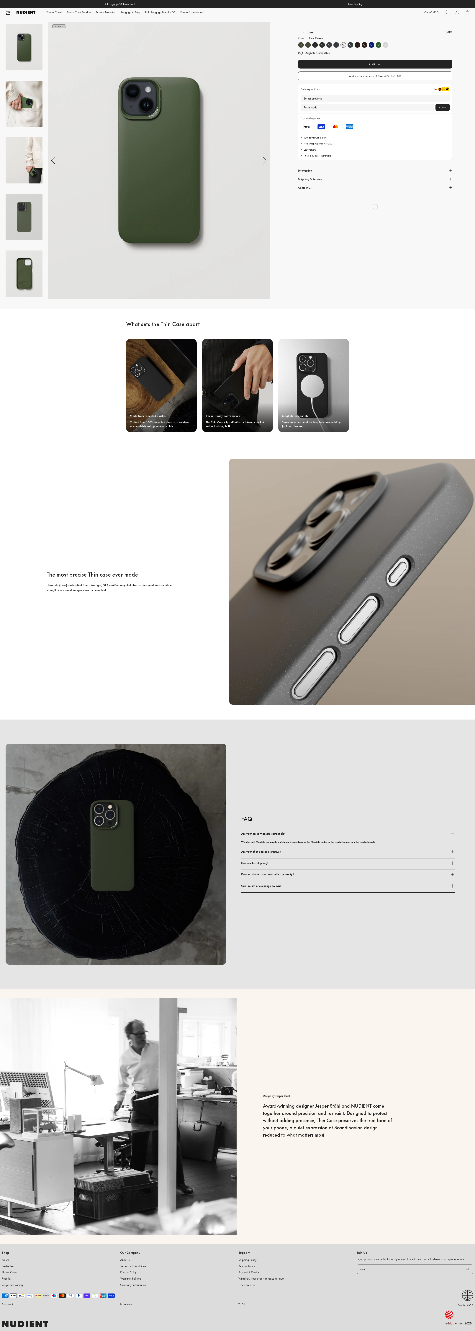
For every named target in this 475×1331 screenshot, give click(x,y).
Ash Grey (385, 45)
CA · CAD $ (431, 12)
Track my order (247, 1285)
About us (125, 1260)
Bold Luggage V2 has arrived (119, 4)
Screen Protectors (106, 12)
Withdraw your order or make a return (261, 1278)
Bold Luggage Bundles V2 (160, 12)
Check (442, 107)
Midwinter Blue (329, 45)
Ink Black (315, 45)
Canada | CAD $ (465, 1305)
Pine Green (301, 45)
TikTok (242, 1304)
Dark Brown (357, 45)
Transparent (343, 45)
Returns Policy (246, 1266)
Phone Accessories (191, 12)
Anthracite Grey (350, 45)
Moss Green (378, 45)
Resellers (7, 1278)
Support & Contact (249, 1272)
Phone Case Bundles (79, 12)
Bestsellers (8, 1266)
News (5, 1260)
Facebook (8, 1304)
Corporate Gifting (12, 1285)
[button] (8, 12)
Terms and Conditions (133, 1266)
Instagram (126, 1304)
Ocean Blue (371, 45)
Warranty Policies (130, 1278)
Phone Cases (54, 12)
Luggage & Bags (131, 12)
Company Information (133, 1285)
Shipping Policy (247, 1260)
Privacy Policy (128, 1272)
